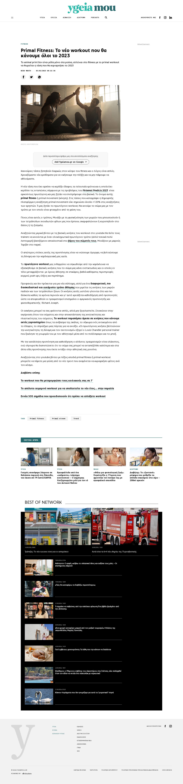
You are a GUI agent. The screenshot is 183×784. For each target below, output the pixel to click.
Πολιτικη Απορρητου (109, 770)
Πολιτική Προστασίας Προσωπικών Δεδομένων (140, 770)
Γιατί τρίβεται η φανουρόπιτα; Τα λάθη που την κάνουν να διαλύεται (83, 649)
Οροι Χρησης (167, 770)
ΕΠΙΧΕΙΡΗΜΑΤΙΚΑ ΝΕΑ (84, 741)
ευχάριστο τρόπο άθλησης (59, 287)
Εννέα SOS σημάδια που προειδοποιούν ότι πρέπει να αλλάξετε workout (63, 396)
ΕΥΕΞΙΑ (54, 17)
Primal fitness (37, 419)
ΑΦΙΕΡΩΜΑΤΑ (81, 744)
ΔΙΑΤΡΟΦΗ (81, 17)
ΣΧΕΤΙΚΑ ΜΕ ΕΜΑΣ (80, 770)
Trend (76, 419)
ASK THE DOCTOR (83, 734)
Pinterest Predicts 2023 (95, 190)
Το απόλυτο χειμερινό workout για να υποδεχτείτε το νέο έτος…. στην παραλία (67, 388)
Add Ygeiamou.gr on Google (69, 161)
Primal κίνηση (58, 419)
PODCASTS (95, 17)
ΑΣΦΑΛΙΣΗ (67, 17)
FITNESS (24, 44)
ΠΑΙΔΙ (79, 748)
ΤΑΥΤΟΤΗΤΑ (93, 770)
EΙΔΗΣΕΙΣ (80, 727)
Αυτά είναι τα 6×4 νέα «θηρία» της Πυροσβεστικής (114, 551)
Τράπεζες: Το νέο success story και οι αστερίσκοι (46, 551)
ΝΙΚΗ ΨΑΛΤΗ (26, 71)
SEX (78, 751)
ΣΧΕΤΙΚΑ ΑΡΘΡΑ (31, 440)
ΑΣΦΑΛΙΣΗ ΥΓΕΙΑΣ (58, 734)
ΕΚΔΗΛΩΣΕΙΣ (81, 737)
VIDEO (79, 730)
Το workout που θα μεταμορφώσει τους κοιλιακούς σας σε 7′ (57, 380)
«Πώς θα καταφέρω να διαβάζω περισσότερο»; (75, 585)
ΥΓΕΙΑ (42, 17)
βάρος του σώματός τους (82, 240)
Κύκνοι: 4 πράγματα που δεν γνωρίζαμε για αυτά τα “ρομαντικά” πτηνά (84, 692)
